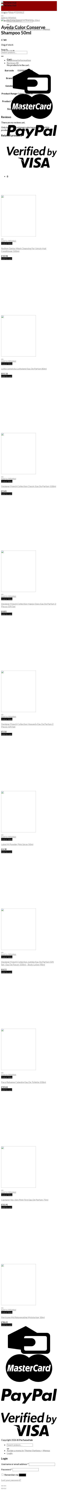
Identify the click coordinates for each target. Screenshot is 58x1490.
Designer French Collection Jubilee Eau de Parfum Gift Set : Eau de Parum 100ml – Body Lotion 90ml (27, 963)
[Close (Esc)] (2, 1485)
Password (6, 1469)
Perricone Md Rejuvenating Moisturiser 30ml (23, 1317)
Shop (11, 12)
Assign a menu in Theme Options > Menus (28, 1450)
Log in (22, 1475)
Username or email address (15, 1464)
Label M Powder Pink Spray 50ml (17, 844)
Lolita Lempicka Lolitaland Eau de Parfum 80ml (24, 368)
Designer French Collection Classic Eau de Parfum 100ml (28, 486)
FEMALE (19, 12)
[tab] (32, 60)
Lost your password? (11, 1480)
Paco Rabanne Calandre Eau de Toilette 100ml (23, 1082)
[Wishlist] (2, 15)
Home (4, 12)
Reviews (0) (13, 63)
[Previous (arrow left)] (2, 1488)
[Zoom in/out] (5, 1485)
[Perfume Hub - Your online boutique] (8, 3)
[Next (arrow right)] (5, 1488)
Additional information (19, 60)
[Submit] (2, 56)
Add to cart (6, 258)
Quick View (6, 243)
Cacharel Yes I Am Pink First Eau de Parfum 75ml (24, 1199)
